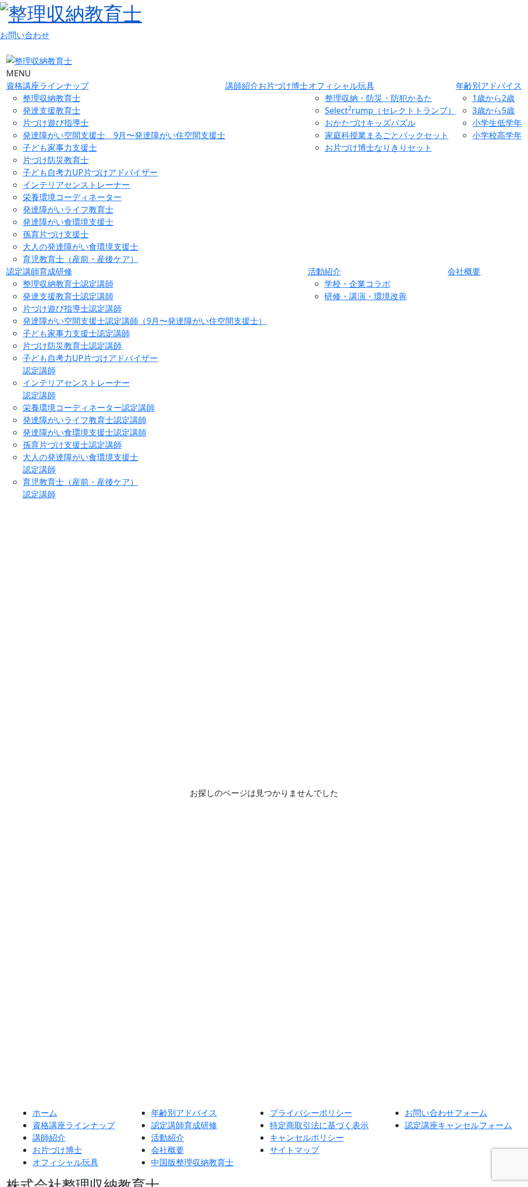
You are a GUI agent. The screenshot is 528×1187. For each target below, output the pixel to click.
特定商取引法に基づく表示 (319, 1125)
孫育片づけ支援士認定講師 (72, 444)
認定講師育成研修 (39, 271)
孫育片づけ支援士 (56, 234)
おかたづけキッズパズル (370, 122)
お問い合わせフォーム (446, 1112)
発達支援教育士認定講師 (68, 296)
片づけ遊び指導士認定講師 (72, 308)
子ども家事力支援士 (60, 147)
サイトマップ (294, 1150)
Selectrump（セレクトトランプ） (390, 110)
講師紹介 (241, 85)
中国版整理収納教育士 (192, 1162)
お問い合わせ (25, 35)
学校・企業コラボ (357, 283)
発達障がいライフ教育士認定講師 (84, 420)
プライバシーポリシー (311, 1112)
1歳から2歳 (493, 98)
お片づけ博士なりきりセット (378, 147)
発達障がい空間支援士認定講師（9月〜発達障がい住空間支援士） (145, 321)
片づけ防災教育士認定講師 (72, 345)
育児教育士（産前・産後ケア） (80, 259)
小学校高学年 (497, 135)
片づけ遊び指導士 (56, 122)
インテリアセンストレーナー (76, 184)
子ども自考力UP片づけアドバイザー (90, 172)
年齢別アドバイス (489, 85)
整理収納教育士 (51, 98)
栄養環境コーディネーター (72, 197)
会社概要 (464, 271)
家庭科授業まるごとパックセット (387, 135)
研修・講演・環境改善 (365, 296)
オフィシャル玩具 (341, 85)
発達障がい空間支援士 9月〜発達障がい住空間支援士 (124, 135)
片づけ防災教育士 (56, 160)
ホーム (44, 1112)
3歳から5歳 (493, 110)
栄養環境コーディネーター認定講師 (89, 407)
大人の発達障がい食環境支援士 (80, 246)
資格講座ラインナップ (47, 85)
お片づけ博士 (283, 85)
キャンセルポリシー (307, 1137)
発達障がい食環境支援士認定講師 (84, 432)
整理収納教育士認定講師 (68, 283)
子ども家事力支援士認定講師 (76, 333)
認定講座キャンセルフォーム (458, 1125)
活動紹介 (324, 271)
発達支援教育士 (51, 110)
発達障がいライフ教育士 (68, 209)
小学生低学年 (497, 122)
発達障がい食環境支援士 (68, 221)
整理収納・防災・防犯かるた (378, 98)
